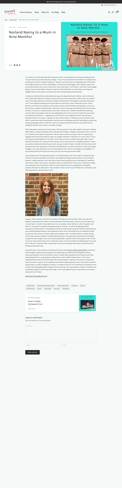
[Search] (109, 12)
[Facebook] (15, 65)
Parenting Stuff (13, 19)
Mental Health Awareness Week (45, 285)
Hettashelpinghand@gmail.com (36, 276)
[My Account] (112, 12)
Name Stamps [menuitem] (26, 12)
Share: (11, 65)
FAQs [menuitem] (63, 12)
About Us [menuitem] (45, 12)
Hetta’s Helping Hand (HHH (77, 250)
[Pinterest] (20, 65)
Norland (82, 285)
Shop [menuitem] (37, 12)
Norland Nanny (31, 288)
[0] (116, 12)
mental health (30, 285)
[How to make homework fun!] (87, 303)
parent (39, 288)
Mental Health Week (63, 285)
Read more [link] (31, 308)
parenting (56, 288)
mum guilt (74, 285)
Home (5, 19)
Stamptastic (66, 288)
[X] (17, 65)
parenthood (48, 288)
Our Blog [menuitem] (55, 12)
